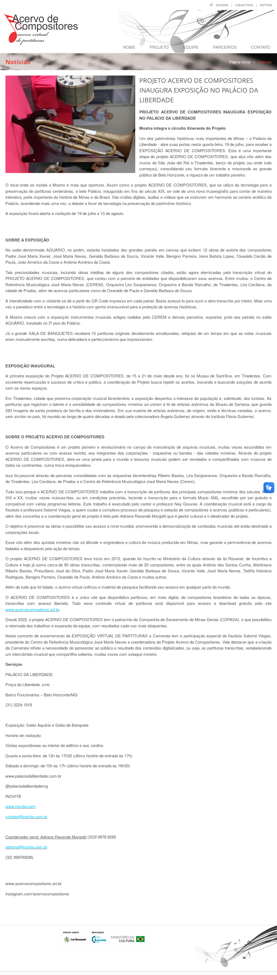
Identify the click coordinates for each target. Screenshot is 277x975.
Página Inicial (239, 61)
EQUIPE (191, 47)
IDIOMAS (222, 5)
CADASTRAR (244, 5)
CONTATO (260, 47)
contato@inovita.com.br (26, 816)
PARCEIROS (225, 47)
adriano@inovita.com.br (26, 847)
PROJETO (159, 47)
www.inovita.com (20, 806)
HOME (129, 47)
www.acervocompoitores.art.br (32, 609)
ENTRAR (266, 5)
